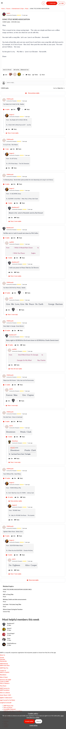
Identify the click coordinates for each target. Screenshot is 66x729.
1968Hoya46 (9, 99)
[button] (2, 3)
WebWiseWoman (11, 643)
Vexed (8, 638)
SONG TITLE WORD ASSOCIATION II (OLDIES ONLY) (17, 589)
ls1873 (11, 298)
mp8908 (11, 242)
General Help (6, 611)
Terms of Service (7, 707)
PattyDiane (15, 441)
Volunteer (2, 659)
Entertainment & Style (18, 8)
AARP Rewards (4, 663)
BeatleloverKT (15, 207)
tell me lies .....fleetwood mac (21, 69)
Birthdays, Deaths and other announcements (14, 599)
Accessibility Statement (9, 709)
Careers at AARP (4, 681)
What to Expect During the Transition (13, 609)
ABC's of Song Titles (8, 594)
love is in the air (7, 69)
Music (26, 8)
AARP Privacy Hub (8, 705)
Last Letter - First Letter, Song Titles (12, 604)
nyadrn (8, 13)
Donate (2, 657)
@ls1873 (12, 447)
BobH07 (9, 628)
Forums (8, 8)
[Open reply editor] (33, 82)
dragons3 (11, 114)
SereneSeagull (10, 633)
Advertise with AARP (5, 679)
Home (3, 8)
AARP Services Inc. (5, 688)
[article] (33, 105)
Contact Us (3, 670)
